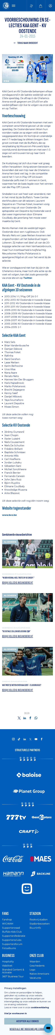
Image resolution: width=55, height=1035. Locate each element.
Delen (26, 713)
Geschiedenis (37, 965)
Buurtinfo (35, 927)
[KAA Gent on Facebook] (41, 739)
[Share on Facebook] (30, 718)
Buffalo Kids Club (12, 931)
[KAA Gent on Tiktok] (19, 739)
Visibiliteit (7, 965)
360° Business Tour (13, 976)
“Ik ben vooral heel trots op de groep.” (18, 577)
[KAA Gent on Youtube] (36, 739)
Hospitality (8, 961)
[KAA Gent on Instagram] (13, 739)
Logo (32, 969)
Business (8, 955)
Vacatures (35, 978)
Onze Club (37, 955)
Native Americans (39, 973)
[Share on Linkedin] (25, 718)
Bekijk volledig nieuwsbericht (17, 583)
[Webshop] (40, 5)
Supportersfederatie (13, 936)
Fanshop (7, 919)
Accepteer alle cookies (27, 1021)
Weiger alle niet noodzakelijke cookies (27, 1029)
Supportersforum (12, 944)
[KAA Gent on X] (30, 739)
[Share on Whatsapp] (36, 718)
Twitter (27, 278)
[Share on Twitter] (19, 718)
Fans (5, 913)
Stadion (35, 913)
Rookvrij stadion (39, 919)
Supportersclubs (11, 940)
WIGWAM (7, 923)
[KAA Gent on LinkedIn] (24, 739)
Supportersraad (11, 927)
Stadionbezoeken (40, 923)
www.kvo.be (9, 515)
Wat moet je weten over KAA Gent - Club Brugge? (21, 685)
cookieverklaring (40, 1007)
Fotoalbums (9, 948)
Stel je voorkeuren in (15, 1013)
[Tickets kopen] (31, 5)
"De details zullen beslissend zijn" (16, 631)
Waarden (35, 961)
